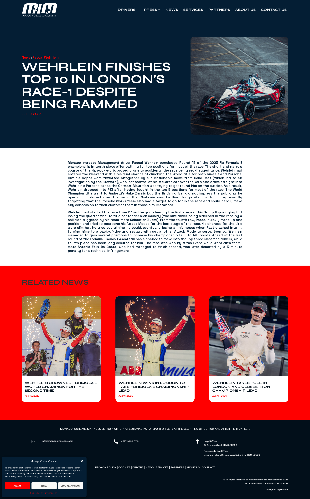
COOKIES (124, 467)
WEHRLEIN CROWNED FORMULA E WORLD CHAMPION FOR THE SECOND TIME (61, 387)
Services (193, 10)
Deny (44, 485)
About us (245, 10)
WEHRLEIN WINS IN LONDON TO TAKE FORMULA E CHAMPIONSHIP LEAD (154, 387)
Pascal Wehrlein (45, 57)
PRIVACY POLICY (105, 467)
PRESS (150, 10)
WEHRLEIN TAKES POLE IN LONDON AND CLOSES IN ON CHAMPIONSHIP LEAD (241, 387)
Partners (219, 10)
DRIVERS (138, 467)
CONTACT (208, 467)
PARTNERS (177, 467)
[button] (81, 461)
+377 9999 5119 (130, 441)
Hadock (284, 489)
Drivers (126, 10)
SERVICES (162, 467)
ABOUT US (193, 467)
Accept (17, 485)
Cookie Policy (36, 493)
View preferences (71, 485)
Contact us (274, 10)
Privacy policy (50, 493)
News (171, 10)
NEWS (150, 467)
